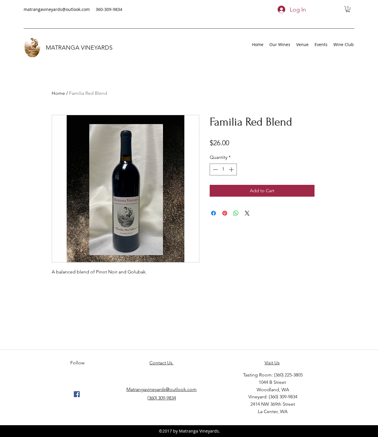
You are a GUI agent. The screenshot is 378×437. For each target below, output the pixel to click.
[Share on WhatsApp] (235, 213)
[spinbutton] (223, 169)
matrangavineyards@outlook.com (57, 9)
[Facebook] (77, 394)
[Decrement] (215, 169)
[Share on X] (247, 213)
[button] (347, 9)
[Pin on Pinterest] (224, 213)
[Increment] (232, 169)
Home (58, 93)
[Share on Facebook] (213, 213)
